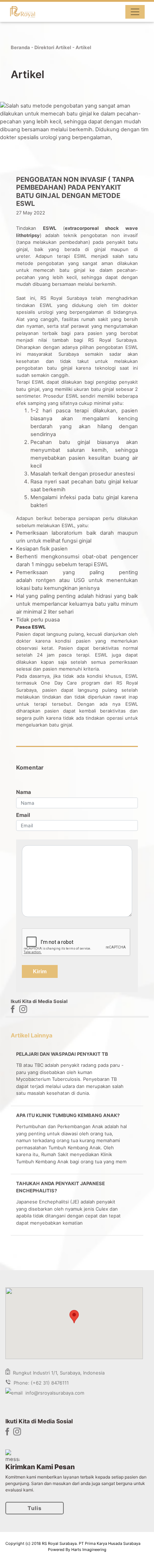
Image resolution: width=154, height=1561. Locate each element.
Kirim (40, 971)
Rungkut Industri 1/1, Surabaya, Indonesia (57, 1373)
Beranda (20, 47)
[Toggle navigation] (135, 12)
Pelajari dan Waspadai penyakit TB (62, 1054)
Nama (23, 792)
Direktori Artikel (52, 47)
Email (23, 815)
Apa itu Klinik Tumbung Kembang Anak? (68, 1115)
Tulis (35, 1508)
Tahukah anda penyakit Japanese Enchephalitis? (60, 1187)
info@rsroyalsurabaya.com (53, 1393)
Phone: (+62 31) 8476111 (40, 1383)
